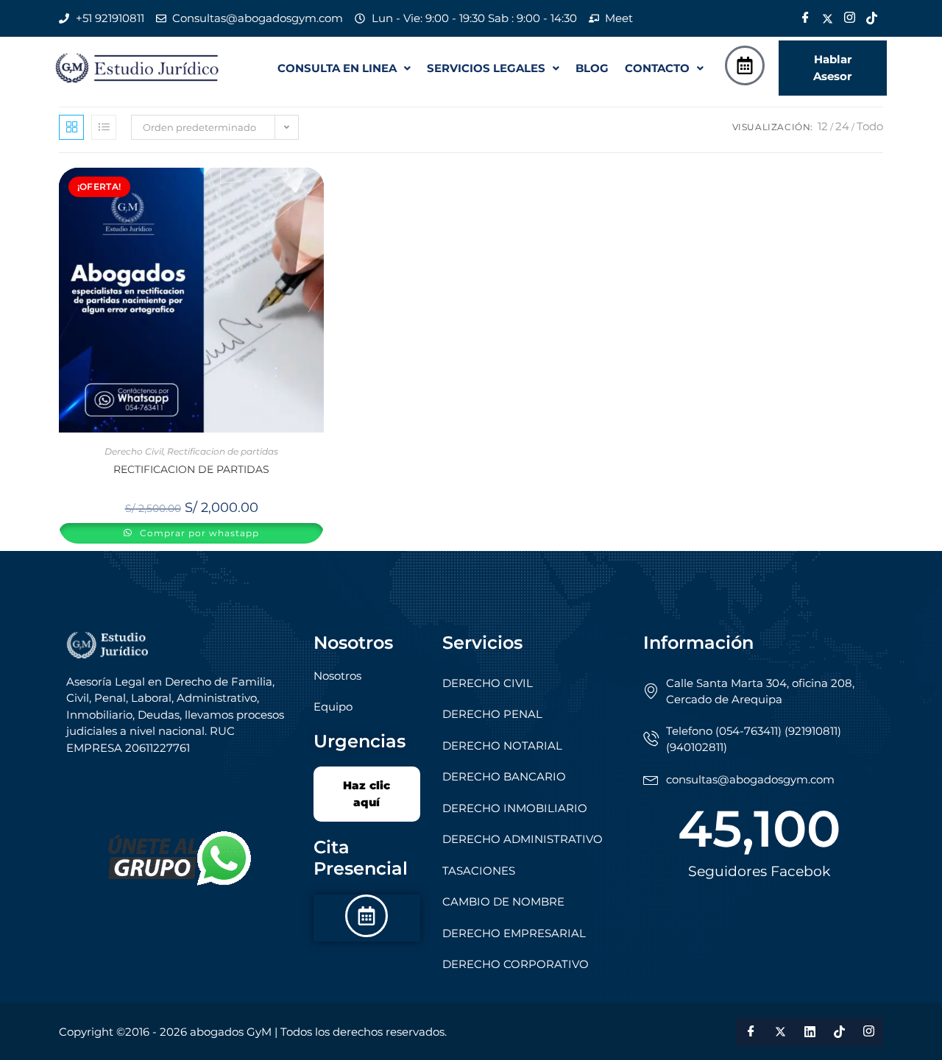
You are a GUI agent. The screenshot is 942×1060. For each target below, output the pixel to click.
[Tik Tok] (871, 18)
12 (823, 126)
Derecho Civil (134, 451)
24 (842, 126)
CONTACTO (657, 68)
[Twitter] (827, 18)
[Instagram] (849, 18)
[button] (344, 68)
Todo (870, 126)
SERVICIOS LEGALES (486, 68)
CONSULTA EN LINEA (337, 68)
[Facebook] (805, 18)
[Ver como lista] (103, 127)
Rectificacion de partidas (222, 451)
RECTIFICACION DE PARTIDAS (191, 469)
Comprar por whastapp (198, 532)
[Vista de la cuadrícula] (71, 127)
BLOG (592, 68)
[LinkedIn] (809, 1032)
